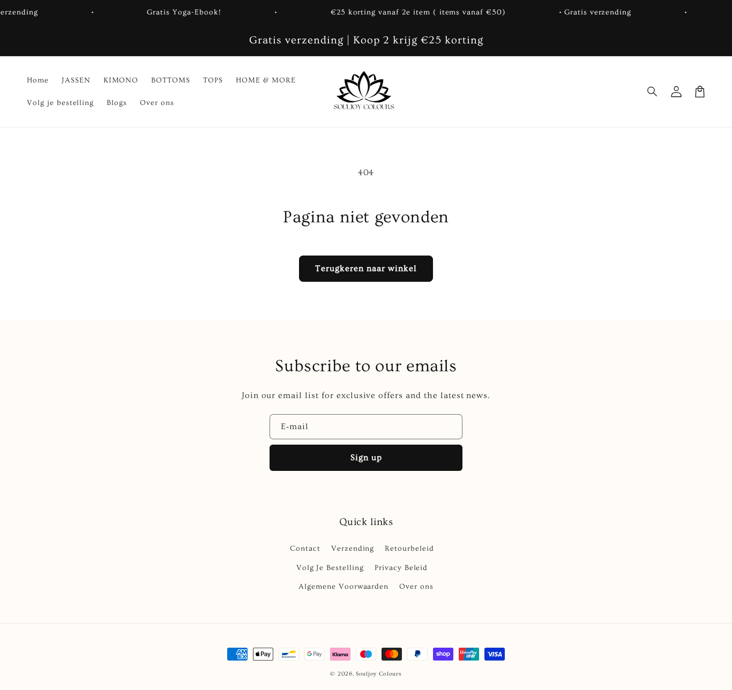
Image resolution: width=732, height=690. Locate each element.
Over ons (416, 586)
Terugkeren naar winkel (366, 268)
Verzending (353, 548)
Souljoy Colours (379, 673)
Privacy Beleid (401, 568)
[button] (652, 91)
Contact (305, 548)
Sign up (366, 457)
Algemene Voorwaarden (343, 586)
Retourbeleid (409, 548)
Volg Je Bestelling (330, 568)
